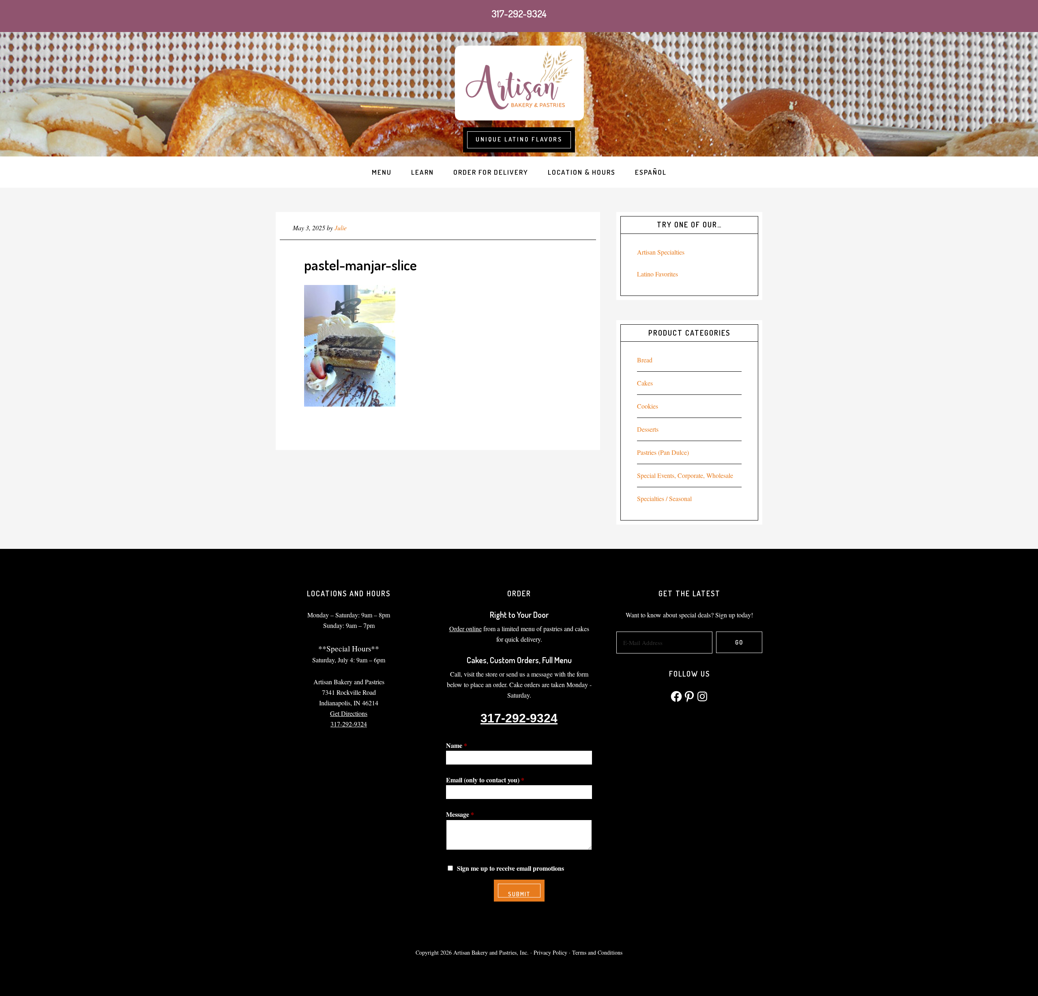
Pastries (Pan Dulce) (663, 452)
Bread (644, 360)
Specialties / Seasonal (664, 498)
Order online (465, 628)
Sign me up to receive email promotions (510, 868)
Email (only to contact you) (485, 779)
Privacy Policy (550, 952)
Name (456, 745)
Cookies (647, 406)
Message (460, 814)
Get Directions (348, 713)
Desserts (647, 429)
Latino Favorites (657, 274)
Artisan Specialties (660, 252)
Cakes (645, 383)
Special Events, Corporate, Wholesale (685, 475)
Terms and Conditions (597, 952)
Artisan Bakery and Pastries (519, 81)
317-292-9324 (519, 13)
